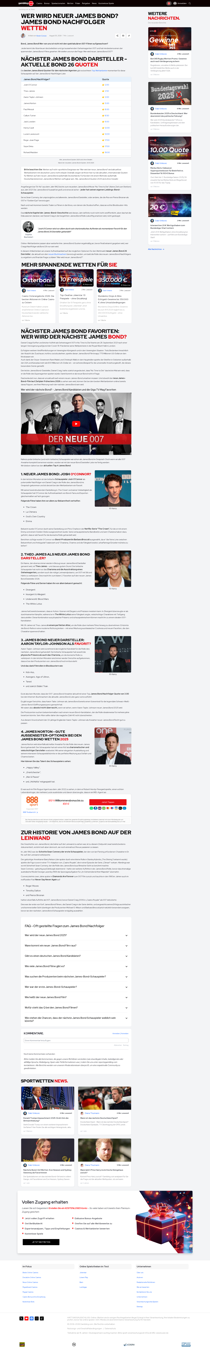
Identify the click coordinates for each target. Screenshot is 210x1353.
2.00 (107, 85)
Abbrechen (118, 1045)
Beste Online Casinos (30, 1273)
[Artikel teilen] (117, 35)
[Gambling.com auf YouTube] (26, 1326)
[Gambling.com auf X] (21, 1326)
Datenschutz (110, 1328)
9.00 (107, 121)
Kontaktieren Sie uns (144, 1292)
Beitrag (125, 1045)
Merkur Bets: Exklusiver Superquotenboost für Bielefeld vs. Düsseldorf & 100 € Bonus (167, 171)
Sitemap (140, 1307)
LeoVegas (83, 1287)
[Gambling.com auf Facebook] (32, 1326)
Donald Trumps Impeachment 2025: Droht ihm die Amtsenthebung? (46, 1119)
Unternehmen (142, 1297)
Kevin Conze (42, 36)
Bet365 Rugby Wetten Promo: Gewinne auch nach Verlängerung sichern (168, 60)
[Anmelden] (169, 3)
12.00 (107, 128)
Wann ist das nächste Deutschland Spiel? (99, 1118)
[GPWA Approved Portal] (186, 1344)
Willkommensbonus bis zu (65, 802)
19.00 (107, 152)
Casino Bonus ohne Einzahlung (34, 1297)
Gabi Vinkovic (31, 290)
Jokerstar (83, 1273)
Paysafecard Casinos (30, 1287)
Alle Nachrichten (155, 249)
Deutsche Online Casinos (32, 1277)
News (33, 9)
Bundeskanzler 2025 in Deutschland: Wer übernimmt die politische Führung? (169, 114)
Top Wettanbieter (99, 70)
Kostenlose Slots (28, 1302)
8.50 (107, 115)
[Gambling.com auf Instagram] (37, 1326)
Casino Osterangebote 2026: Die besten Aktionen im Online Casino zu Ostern (38, 299)
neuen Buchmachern (57, 254)
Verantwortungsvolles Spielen (147, 1302)
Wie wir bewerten (143, 1287)
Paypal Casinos (28, 1292)
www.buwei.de (162, 1333)
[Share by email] (123, 35)
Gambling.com (23, 9)
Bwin (81, 1282)
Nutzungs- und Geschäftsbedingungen (84, 1328)
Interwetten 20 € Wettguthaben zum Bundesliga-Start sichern (167, 226)
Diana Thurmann (92, 1113)
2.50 (107, 91)
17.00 (107, 140)
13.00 (107, 134)
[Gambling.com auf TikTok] (42, 1326)
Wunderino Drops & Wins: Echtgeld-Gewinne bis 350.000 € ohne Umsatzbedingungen (113, 299)
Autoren (140, 1277)
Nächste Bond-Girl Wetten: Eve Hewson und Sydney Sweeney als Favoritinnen (47, 1171)
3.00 (107, 97)
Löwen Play (84, 1277)
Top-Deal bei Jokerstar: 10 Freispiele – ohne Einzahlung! (73, 297)
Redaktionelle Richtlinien (146, 1282)
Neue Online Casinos (30, 1282)
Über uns (140, 1273)
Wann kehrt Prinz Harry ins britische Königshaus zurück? (101, 1171)
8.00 (107, 109)
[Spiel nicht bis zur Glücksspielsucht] (22, 1344)
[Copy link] (129, 35)
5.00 (107, 103)
